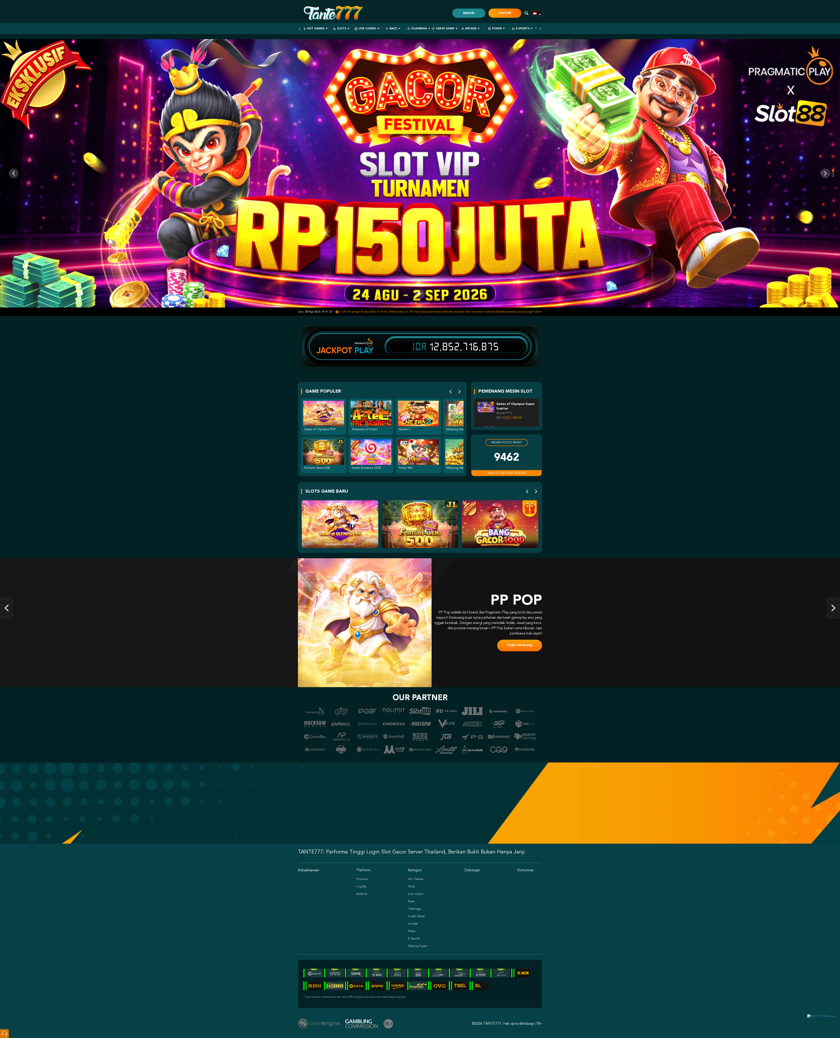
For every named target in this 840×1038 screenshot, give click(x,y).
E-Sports (522, 28)
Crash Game (445, 28)
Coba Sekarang (519, 642)
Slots (341, 28)
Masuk (468, 13)
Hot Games (315, 28)
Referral (362, 894)
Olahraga (419, 28)
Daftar (505, 13)
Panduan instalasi (221, 810)
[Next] (459, 391)
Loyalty (361, 886)
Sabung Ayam (417, 946)
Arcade (470, 28)
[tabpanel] (420, 173)
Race (393, 28)
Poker (497, 28)
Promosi (362, 879)
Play (364, 350)
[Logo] (333, 13)
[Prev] (450, 391)
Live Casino (367, 28)
